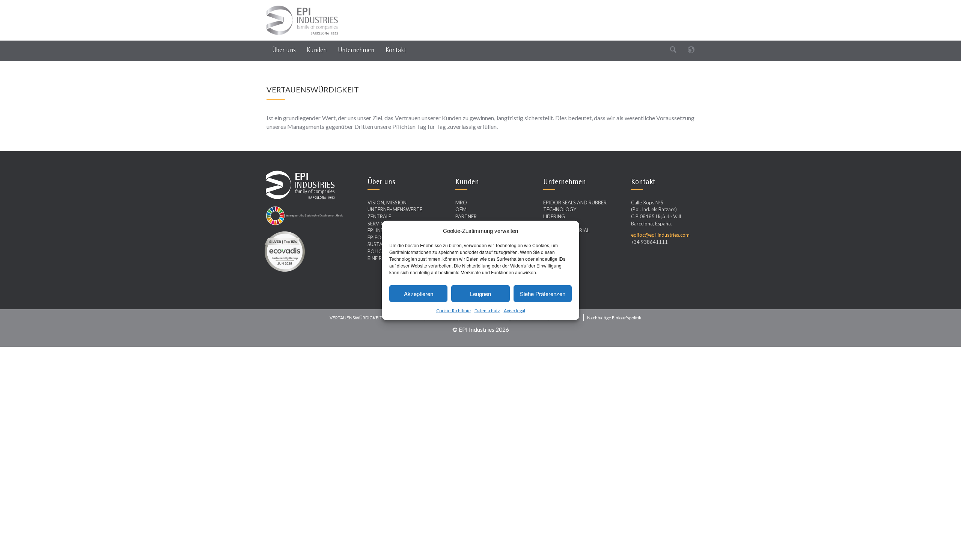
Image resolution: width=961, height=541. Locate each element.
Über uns (283, 50)
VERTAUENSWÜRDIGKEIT (356, 317)
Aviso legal (514, 310)
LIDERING (554, 216)
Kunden (317, 50)
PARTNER (466, 216)
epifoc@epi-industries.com (660, 235)
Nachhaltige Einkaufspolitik (614, 317)
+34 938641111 (649, 242)
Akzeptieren (418, 294)
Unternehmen (356, 50)
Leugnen (480, 294)
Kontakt (396, 50)
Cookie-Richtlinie (453, 310)
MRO (461, 202)
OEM (461, 209)
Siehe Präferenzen (542, 294)
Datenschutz (487, 310)
